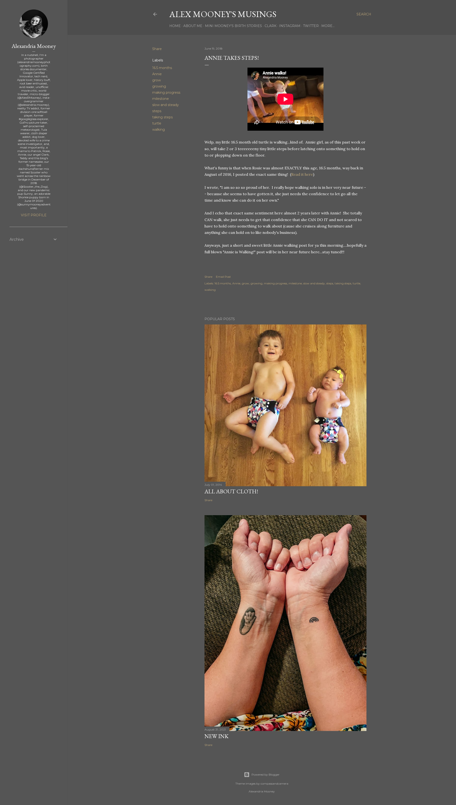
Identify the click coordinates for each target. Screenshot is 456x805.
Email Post (223, 276)
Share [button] (157, 49)
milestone (160, 99)
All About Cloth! (231, 491)
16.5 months (162, 68)
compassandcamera (274, 783)
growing (159, 86)
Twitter (311, 26)
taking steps (162, 117)
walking (158, 129)
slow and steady (165, 105)
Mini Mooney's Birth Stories (233, 26)
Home (175, 26)
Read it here (302, 174)
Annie (157, 74)
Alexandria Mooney (34, 46)
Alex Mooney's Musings (222, 14)
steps (156, 111)
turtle (156, 123)
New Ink (216, 736)
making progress (166, 92)
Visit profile (34, 215)
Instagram (289, 26)
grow (156, 80)
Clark (270, 26)
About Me (192, 26)
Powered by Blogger (266, 774)
